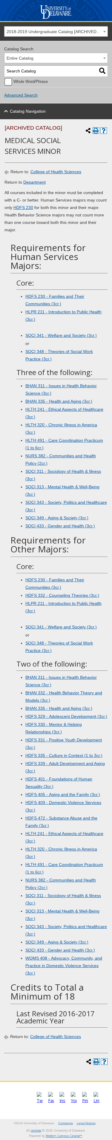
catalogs (36, 1130)
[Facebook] (51, 1100)
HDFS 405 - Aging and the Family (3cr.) (62, 794)
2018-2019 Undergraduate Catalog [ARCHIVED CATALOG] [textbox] (57, 31)
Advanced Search (21, 95)
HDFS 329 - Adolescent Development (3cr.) (66, 716)
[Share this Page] (88, 130)
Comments (65, 1123)
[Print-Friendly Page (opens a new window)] (96, 130)
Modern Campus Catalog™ (64, 1136)
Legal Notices (86, 1123)
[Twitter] (40, 1100)
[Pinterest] (85, 1100)
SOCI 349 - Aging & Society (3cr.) (56, 517)
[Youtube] (74, 1100)
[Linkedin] (96, 1100)
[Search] (102, 71)
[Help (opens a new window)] (103, 130)
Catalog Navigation (28, 111)
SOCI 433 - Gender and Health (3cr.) (60, 525)
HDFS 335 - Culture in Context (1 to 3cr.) (63, 755)
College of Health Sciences (55, 171)
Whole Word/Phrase (30, 82)
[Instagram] (62, 1100)
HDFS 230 (23, 207)
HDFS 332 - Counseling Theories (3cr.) (62, 595)
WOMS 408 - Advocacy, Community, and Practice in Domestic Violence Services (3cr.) (63, 965)
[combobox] (56, 31)
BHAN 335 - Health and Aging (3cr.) (58, 401)
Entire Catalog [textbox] (20, 58)
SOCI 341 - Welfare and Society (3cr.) (61, 335)
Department (34, 182)
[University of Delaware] (56, 19)
